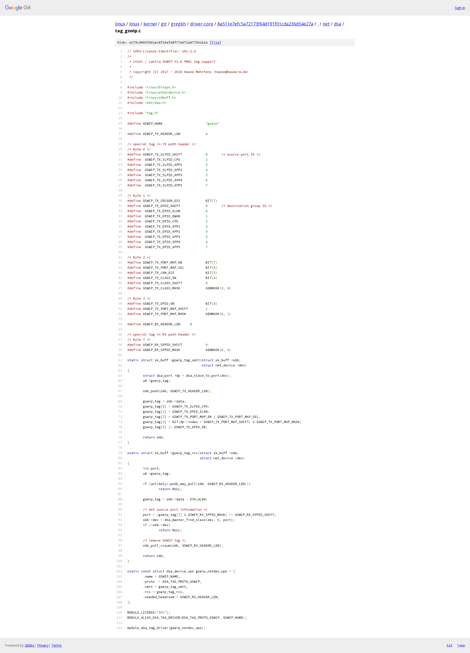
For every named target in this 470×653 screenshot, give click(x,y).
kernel (150, 24)
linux (120, 24)
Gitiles (29, 645)
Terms (56, 645)
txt (449, 645)
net (326, 24)
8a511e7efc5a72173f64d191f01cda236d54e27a (265, 24)
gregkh (178, 24)
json (461, 645)
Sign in (460, 7)
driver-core (201, 24)
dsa (337, 24)
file (215, 42)
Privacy (42, 645)
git (164, 24)
